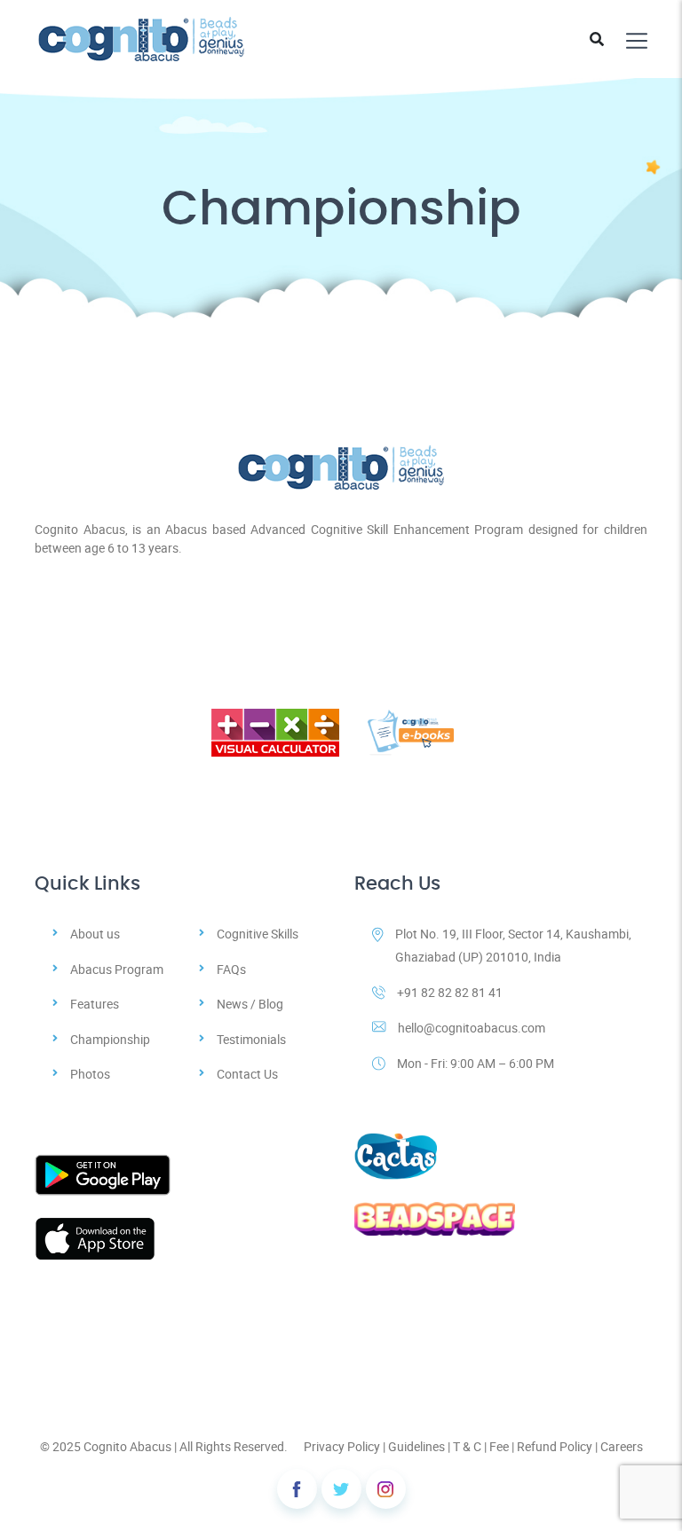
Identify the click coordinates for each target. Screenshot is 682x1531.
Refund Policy (554, 1446)
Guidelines (416, 1446)
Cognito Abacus (127, 1446)
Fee (499, 1446)
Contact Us (247, 1073)
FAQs (231, 969)
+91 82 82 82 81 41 (450, 992)
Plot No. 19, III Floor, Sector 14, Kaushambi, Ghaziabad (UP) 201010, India (513, 944)
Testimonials (251, 1039)
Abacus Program (116, 969)
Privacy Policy (342, 1446)
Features (94, 1003)
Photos (90, 1073)
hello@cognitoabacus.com (471, 1027)
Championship (110, 1039)
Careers (621, 1446)
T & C (467, 1446)
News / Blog (250, 1003)
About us (95, 933)
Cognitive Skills (257, 933)
